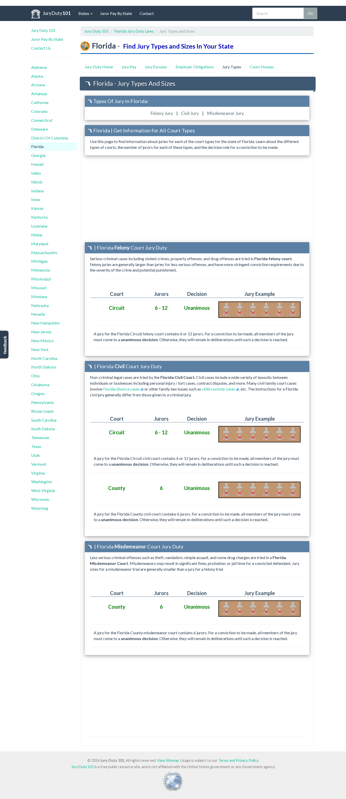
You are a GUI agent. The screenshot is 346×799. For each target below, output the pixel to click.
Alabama (39, 67)
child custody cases (219, 388)
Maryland (39, 243)
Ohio (35, 375)
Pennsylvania (42, 402)
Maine (36, 234)
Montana (39, 296)
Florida (37, 146)
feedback (5, 345)
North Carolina (44, 358)
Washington (41, 481)
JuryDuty (57, 13)
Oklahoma (40, 384)
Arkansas (39, 93)
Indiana (37, 190)
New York (40, 349)
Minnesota (40, 270)
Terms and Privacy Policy (238, 760)
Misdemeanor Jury (225, 113)
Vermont (38, 464)
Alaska (37, 76)
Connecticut (41, 120)
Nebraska (40, 305)
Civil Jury (190, 113)
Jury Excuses (156, 66)
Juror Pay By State (116, 13)
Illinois (37, 181)
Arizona (38, 84)
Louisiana (39, 225)
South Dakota (43, 428)
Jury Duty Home (99, 66)
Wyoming (39, 508)
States (84, 13)
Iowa (35, 199)
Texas (36, 446)
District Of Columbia (49, 137)
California (39, 102)
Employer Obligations (195, 66)
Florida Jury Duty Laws (134, 31)
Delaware (39, 129)
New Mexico (42, 340)
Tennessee (40, 437)
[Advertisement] (197, 195)
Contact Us (41, 48)
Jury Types (231, 66)
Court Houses (262, 66)
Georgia (38, 155)
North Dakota (43, 366)
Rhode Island (42, 411)
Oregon (38, 393)
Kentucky (39, 217)
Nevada (38, 314)
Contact (147, 13)
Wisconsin (40, 499)
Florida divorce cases (122, 388)
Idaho (36, 173)
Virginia (38, 472)
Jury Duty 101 (43, 30)
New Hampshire (45, 322)
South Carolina (43, 420)
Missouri (39, 287)
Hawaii (37, 164)
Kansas (37, 208)
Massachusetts (44, 252)
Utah (35, 455)
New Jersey (41, 331)
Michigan (39, 261)
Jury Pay (129, 66)
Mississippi (41, 278)
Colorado (39, 111)
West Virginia (43, 490)
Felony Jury (162, 113)
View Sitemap (168, 760)
